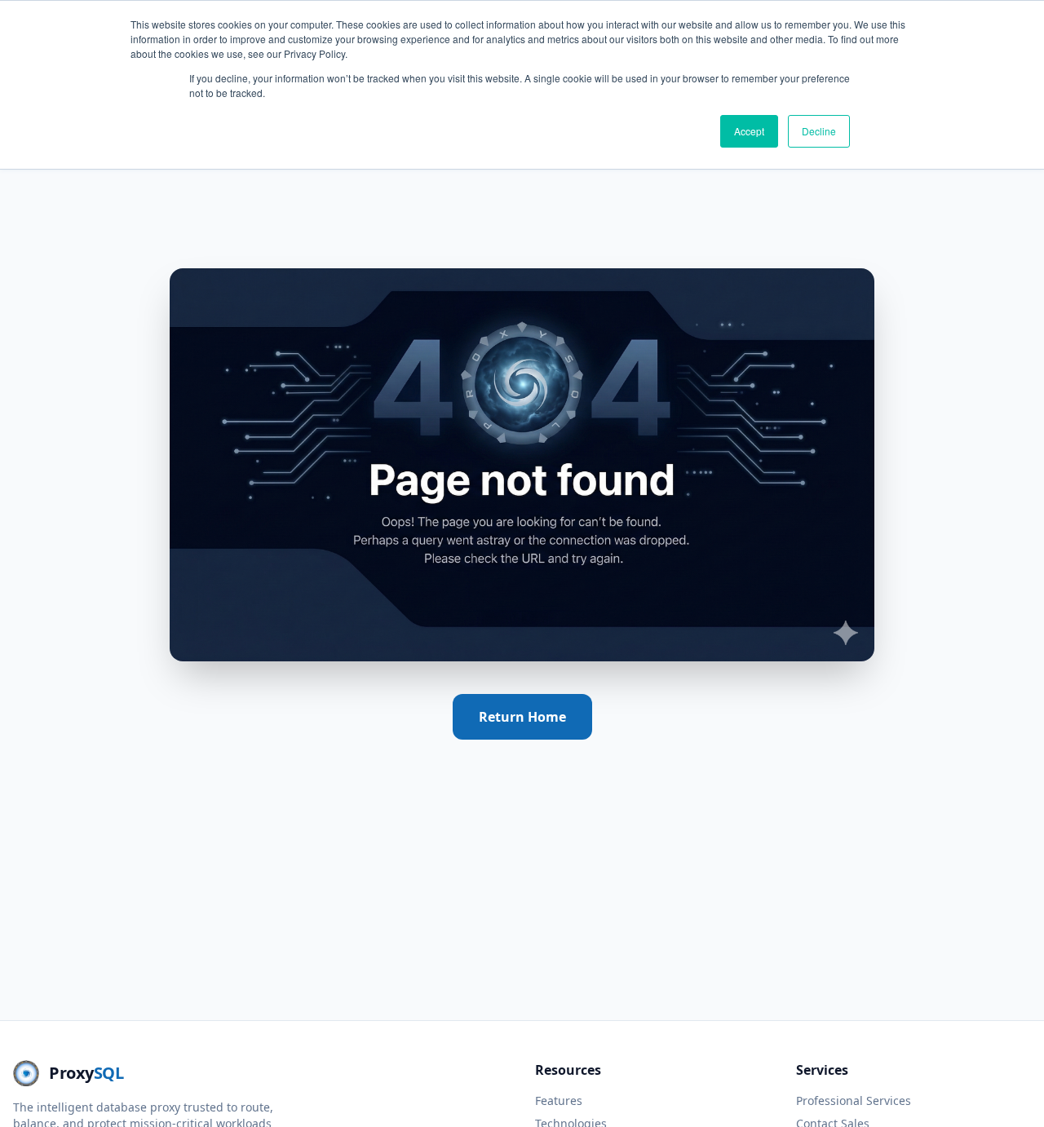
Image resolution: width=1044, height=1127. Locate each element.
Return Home (522, 717)
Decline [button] (819, 131)
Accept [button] (749, 131)
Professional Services (853, 1100)
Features (558, 1100)
